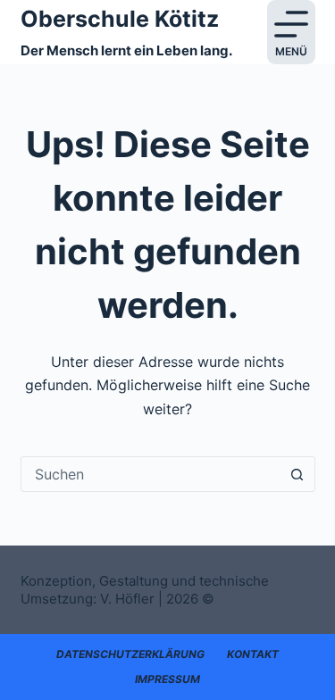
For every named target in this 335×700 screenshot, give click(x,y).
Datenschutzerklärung (130, 654)
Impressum (167, 679)
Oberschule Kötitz (120, 18)
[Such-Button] (297, 474)
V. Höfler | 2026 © (157, 598)
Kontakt (253, 654)
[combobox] (151, 474)
